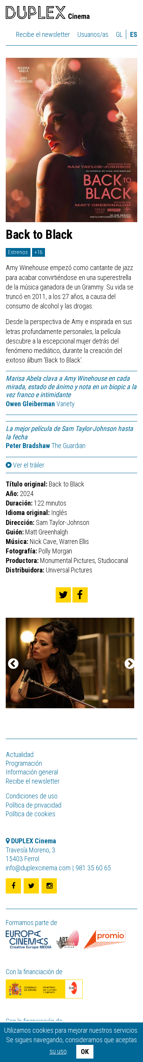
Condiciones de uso (32, 796)
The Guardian (45, 446)
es (133, 34)
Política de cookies (30, 814)
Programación (24, 763)
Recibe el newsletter (43, 34)
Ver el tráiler (27, 465)
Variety (41, 404)
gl (119, 34)
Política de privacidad (33, 805)
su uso (58, 1051)
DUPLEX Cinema (48, 13)
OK (85, 1052)
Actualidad (20, 754)
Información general (32, 772)
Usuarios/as (92, 34)
